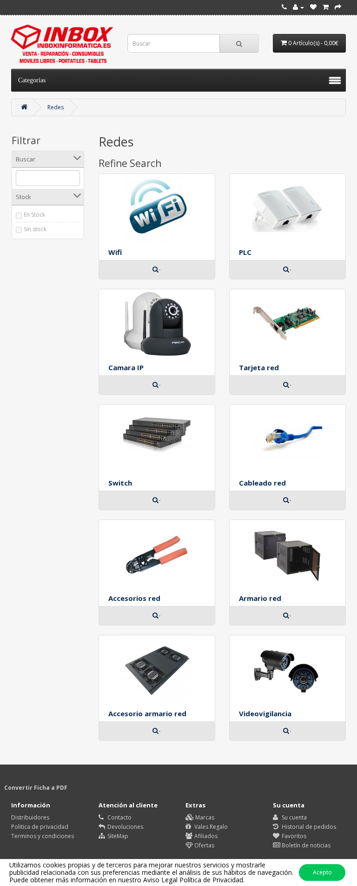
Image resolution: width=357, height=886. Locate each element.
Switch (120, 482)
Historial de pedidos (308, 827)
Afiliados (205, 836)
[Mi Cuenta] (298, 7)
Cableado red (262, 482)
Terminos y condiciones (42, 836)
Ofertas (203, 845)
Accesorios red (134, 598)
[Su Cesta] (326, 7)
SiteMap (117, 836)
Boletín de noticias (305, 845)
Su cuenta (293, 817)
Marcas (204, 817)
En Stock (34, 215)
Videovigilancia (265, 713)
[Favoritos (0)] (313, 7)
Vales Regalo (210, 827)
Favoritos (293, 836)
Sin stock (35, 229)
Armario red (260, 598)
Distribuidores (30, 817)
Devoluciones (124, 827)
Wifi (115, 252)
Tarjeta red (259, 367)
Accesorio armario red (147, 713)
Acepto (322, 872)
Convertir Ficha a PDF (35, 788)
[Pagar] (338, 7)
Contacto (119, 817)
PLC (245, 252)
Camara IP (126, 367)
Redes (55, 107)
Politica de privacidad (39, 827)
